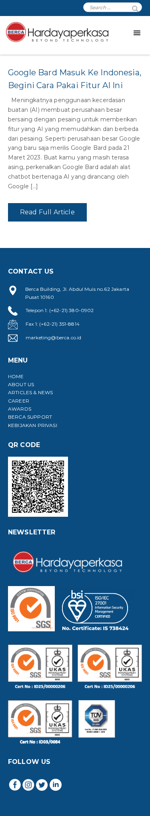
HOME (16, 376)
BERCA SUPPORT (30, 417)
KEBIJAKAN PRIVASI (32, 425)
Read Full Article (47, 212)
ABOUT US (21, 384)
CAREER (18, 401)
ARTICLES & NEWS (30, 392)
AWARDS (19, 409)
